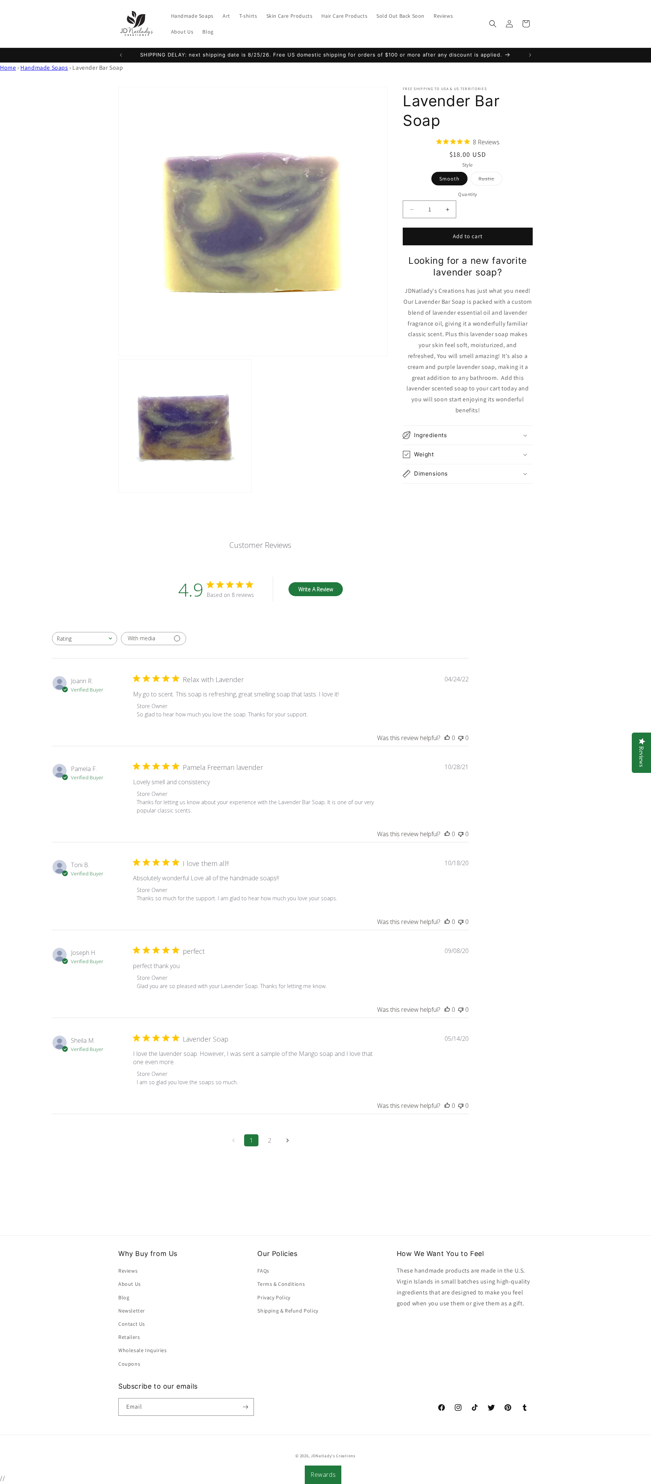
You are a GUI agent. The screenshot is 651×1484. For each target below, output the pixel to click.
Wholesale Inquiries (142, 1350)
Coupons (129, 1363)
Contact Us (131, 1323)
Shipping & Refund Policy (287, 1310)
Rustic (490, 180)
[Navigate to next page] (287, 1140)
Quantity (467, 194)
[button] (492, 23)
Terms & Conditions (281, 1284)
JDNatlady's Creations (333, 1455)
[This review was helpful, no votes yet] (447, 738)
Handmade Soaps (44, 68)
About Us (129, 1284)
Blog (123, 1297)
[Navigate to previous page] (233, 1140)
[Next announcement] (530, 55)
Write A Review (315, 589)
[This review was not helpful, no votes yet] (460, 738)
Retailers (129, 1337)
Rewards (323, 1474)
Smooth (449, 179)
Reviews (128, 1270)
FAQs (263, 1270)
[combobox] (84, 638)
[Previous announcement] (121, 55)
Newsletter (131, 1310)
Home (8, 68)
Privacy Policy (273, 1297)
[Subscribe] (245, 1407)
